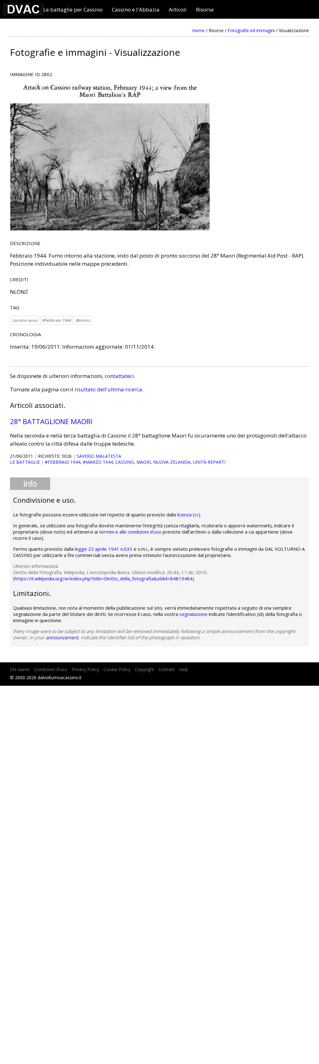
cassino (124, 462)
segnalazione (193, 614)
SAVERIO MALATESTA (99, 456)
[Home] (23, 13)
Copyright (144, 669)
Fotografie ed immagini (251, 30)
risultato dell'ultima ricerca (108, 389)
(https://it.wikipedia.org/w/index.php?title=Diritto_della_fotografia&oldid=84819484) (103, 578)
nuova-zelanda (171, 462)
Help (183, 669)
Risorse (205, 9)
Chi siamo (20, 669)
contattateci (119, 376)
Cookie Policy (117, 669)
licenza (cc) (188, 514)
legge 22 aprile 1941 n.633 (103, 549)
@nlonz (83, 320)
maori (143, 462)
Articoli (178, 9)
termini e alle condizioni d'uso (130, 532)
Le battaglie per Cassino (72, 9)
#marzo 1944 (98, 462)
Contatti (167, 669)
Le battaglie (25, 462)
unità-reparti (209, 462)
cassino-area (24, 320)
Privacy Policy (85, 669)
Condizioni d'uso (50, 669)
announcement (62, 637)
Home (198, 30)
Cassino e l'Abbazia (136, 9)
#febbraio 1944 (56, 320)
